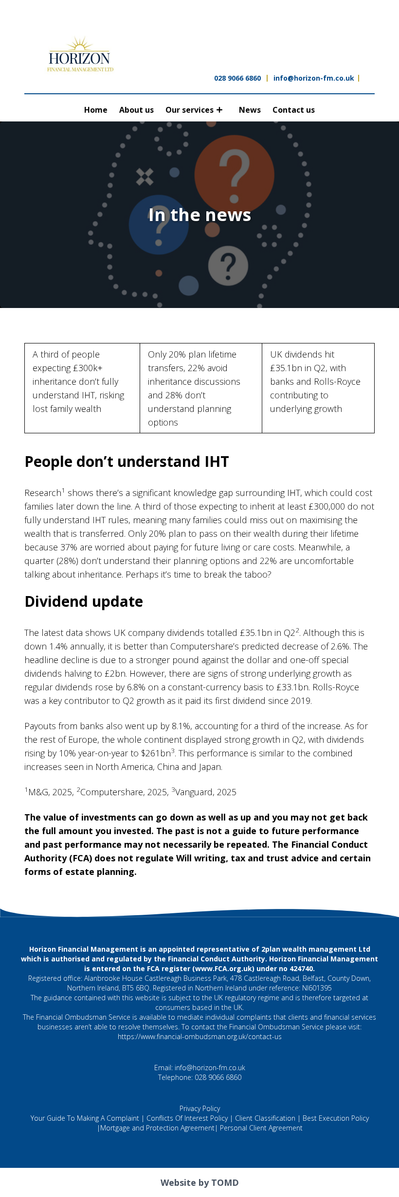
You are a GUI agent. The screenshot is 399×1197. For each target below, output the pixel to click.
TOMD (225, 1182)
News (250, 109)
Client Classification (265, 1118)
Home (96, 109)
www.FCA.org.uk (223, 968)
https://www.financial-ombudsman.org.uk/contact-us (200, 1036)
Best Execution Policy (336, 1118)
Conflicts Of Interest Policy (187, 1118)
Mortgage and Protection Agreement (157, 1127)
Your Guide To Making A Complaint (85, 1118)
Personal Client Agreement (261, 1127)
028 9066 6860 (237, 78)
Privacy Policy (200, 1108)
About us (136, 109)
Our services (189, 109)
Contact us (293, 109)
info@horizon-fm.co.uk (313, 78)
